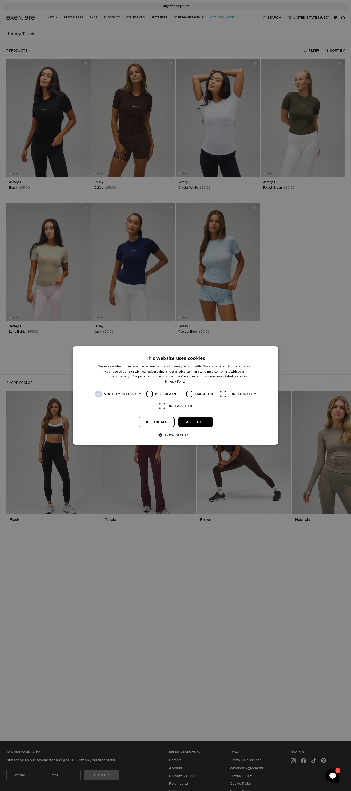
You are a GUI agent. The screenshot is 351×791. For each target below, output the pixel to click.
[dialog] (175, 395)
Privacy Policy (175, 381)
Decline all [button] (156, 422)
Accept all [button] (195, 422)
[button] (175, 435)
